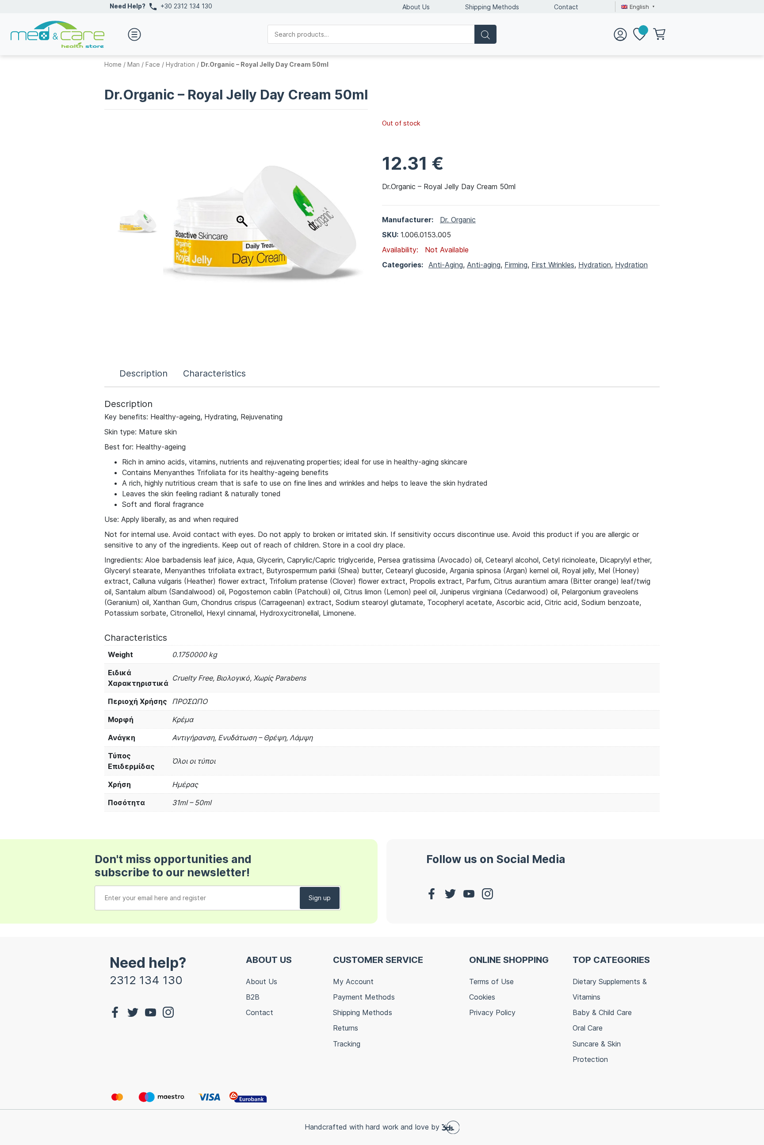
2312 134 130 (146, 980)
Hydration (180, 64)
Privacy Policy (492, 1012)
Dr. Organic (458, 219)
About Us (416, 7)
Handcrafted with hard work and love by (373, 1126)
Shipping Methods (492, 7)
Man (133, 64)
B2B (253, 997)
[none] (636, 6)
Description (143, 373)
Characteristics (214, 373)
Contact (566, 7)
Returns (345, 1027)
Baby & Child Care (602, 1012)
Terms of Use (491, 981)
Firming (515, 264)
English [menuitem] (639, 6)
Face (152, 64)
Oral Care (588, 1027)
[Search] (485, 34)
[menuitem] (636, 6)
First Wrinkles (552, 264)
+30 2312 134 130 (186, 6)
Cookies (482, 997)
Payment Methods (364, 997)
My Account (353, 981)
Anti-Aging (445, 264)
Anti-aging (483, 264)
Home (113, 64)
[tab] (143, 373)
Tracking (346, 1043)
